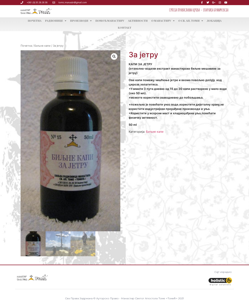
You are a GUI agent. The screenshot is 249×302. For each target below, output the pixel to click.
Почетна (34, 20)
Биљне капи (42, 45)
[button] (114, 56)
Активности (138, 20)
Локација (214, 20)
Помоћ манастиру (109, 20)
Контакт (124, 27)
